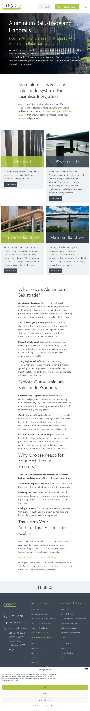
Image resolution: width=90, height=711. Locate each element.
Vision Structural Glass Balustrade (73, 619)
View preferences (45, 700)
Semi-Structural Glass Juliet (41, 623)
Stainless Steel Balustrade (70, 633)
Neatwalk (34, 662)
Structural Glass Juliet (39, 614)
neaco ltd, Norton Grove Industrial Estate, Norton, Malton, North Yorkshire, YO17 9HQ (18, 639)
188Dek (34, 658)
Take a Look (10, 184)
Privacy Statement (47, 706)
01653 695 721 (15, 616)
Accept (45, 687)
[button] (86, 669)
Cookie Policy (37, 706)
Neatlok (34, 644)
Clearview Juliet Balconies (40, 628)
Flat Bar (64, 658)
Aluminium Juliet (37, 609)
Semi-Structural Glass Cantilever (43, 619)
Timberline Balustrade (69, 623)
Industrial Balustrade (68, 628)
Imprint (55, 706)
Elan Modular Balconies (39, 633)
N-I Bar (64, 648)
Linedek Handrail (67, 614)
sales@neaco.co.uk (18, 622)
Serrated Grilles (67, 653)
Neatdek (34, 653)
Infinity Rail (65, 609)
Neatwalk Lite (36, 648)
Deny (45, 694)
